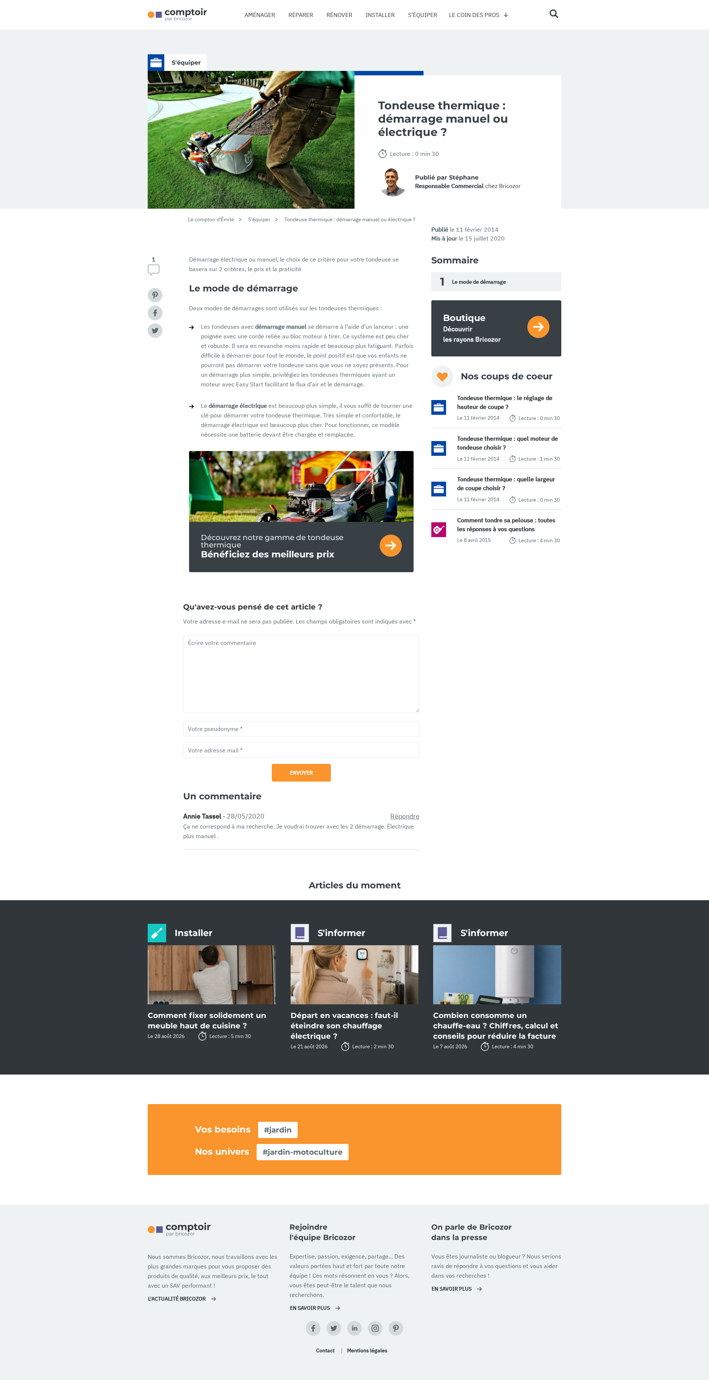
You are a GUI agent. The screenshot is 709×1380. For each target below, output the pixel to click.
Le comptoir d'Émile (211, 219)
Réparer (300, 14)
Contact (325, 1350)
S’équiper (422, 14)
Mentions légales (367, 1350)
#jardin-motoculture (303, 1152)
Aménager (259, 14)
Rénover (339, 14)
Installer (380, 14)
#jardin (278, 1129)
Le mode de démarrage (473, 281)
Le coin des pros (474, 14)
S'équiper (259, 219)
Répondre (404, 816)
